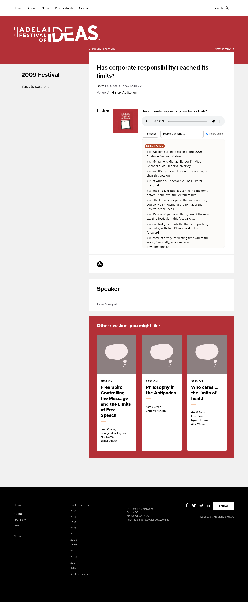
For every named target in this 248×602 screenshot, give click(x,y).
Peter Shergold (107, 304)
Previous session (103, 49)
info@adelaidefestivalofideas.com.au (148, 519)
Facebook (186, 505)
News (45, 8)
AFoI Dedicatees (80, 574)
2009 (73, 539)
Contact (84, 8)
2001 (73, 562)
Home (18, 8)
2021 (73, 511)
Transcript (150, 133)
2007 (73, 545)
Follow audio (216, 133)
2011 (72, 534)
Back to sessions (35, 86)
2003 (73, 557)
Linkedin (208, 505)
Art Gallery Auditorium (122, 93)
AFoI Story (20, 519)
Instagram (201, 505)
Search (218, 8)
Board (17, 525)
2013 (73, 528)
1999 (73, 568)
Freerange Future (224, 516)
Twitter (194, 505)
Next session (223, 49)
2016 (73, 522)
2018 (73, 516)
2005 (73, 551)
